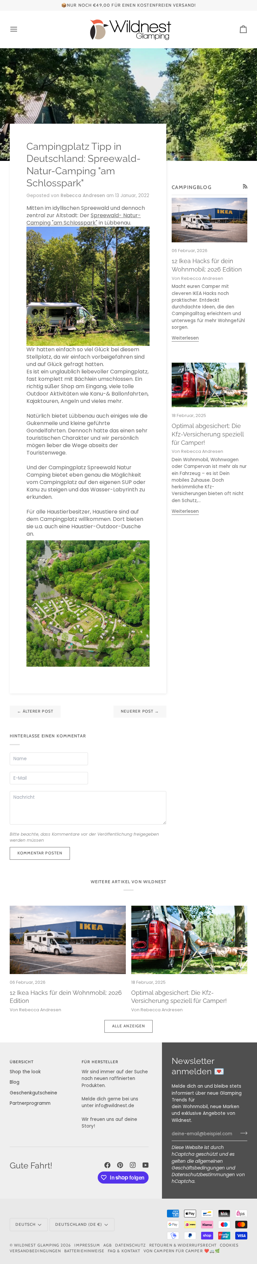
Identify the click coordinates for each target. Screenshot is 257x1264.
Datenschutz (130, 1245)
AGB (107, 1245)
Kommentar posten (39, 853)
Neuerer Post (140, 711)
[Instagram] (133, 1165)
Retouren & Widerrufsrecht (183, 1245)
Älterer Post (35, 711)
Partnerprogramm (30, 1103)
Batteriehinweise (84, 1251)
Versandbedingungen (35, 1251)
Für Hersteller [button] (100, 1062)
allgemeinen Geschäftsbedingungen (198, 1164)
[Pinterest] (120, 1165)
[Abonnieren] (241, 1133)
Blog (14, 1082)
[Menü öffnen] (20, 29)
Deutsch (25, 1224)
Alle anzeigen (128, 1026)
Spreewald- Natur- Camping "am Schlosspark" (83, 219)
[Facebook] (107, 1165)
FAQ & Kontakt (124, 1251)
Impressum (87, 1245)
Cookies (229, 1245)
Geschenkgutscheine (33, 1093)
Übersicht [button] (22, 1062)
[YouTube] (146, 1165)
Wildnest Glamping (36, 1245)
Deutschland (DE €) (78, 1224)
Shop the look (25, 1072)
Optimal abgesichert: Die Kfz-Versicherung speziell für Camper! (208, 434)
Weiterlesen (185, 338)
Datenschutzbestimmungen (203, 1174)
